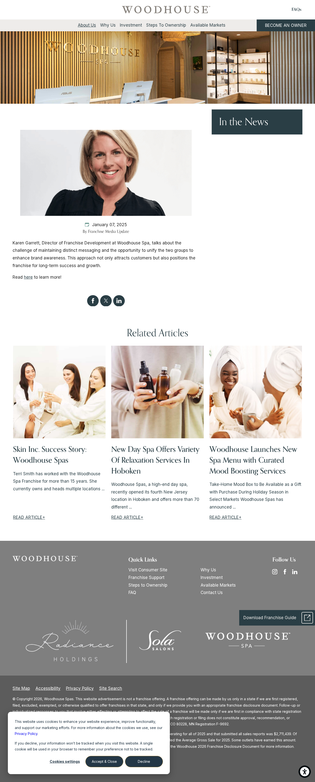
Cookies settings (65, 761)
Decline (144, 761)
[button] (305, 771)
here (28, 277)
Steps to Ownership (147, 585)
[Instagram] (276, 572)
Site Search (110, 688)
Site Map (21, 688)
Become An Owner (286, 25)
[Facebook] (286, 572)
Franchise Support (146, 577)
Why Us (208, 569)
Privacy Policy (80, 688)
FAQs (296, 9)
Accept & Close (104, 761)
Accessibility (48, 688)
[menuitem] (87, 25)
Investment (212, 577)
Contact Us (212, 592)
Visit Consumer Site (147, 569)
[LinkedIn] (296, 572)
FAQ (132, 592)
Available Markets (218, 585)
